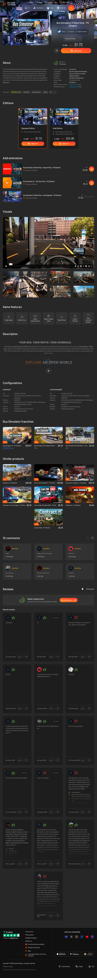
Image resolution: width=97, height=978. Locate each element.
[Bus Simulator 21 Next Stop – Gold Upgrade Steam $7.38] (12, 196)
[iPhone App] (61, 954)
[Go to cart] (85, 3)
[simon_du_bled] (70, 721)
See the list (72, 69)
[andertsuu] (8, 568)
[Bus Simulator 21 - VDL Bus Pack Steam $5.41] (12, 182)
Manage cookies (8, 966)
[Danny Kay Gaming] (39, 721)
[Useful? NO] (26, 657)
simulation (26, 92)
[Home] (9, 4)
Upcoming (49, 2)
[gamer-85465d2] (70, 548)
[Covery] (39, 876)
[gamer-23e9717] (70, 617)
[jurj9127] (70, 568)
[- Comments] (87, 538)
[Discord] (66, 937)
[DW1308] (70, 824)
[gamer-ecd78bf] (39, 617)
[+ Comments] (92, 538)
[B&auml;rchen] (39, 568)
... (54, 92)
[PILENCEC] (8, 669)
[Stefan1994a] (8, 721)
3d (50, 92)
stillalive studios (74, 76)
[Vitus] (39, 773)
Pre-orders (39, 2)
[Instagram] (77, 937)
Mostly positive (74, 84)
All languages (90, 589)
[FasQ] (8, 548)
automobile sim (36, 92)
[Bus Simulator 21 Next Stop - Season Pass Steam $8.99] (12, 169)
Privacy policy (29, 935)
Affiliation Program (31, 938)
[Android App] (75, 954)
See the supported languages (78, 71)
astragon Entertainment (76, 78)
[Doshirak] (8, 824)
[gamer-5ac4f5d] (8, 617)
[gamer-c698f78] (8, 773)
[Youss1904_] (70, 669)
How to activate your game (77, 73)
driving (45, 92)
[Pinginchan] (39, 548)
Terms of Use (29, 931)
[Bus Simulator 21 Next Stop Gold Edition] (64, 124)
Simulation (72, 82)
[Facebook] (82, 937)
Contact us (28, 941)
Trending (30, 2)
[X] (71, 937)
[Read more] (17, 635)
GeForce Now (17, 92)
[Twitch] (92, 937)
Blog (56, 2)
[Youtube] (87, 937)
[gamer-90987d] (70, 773)
